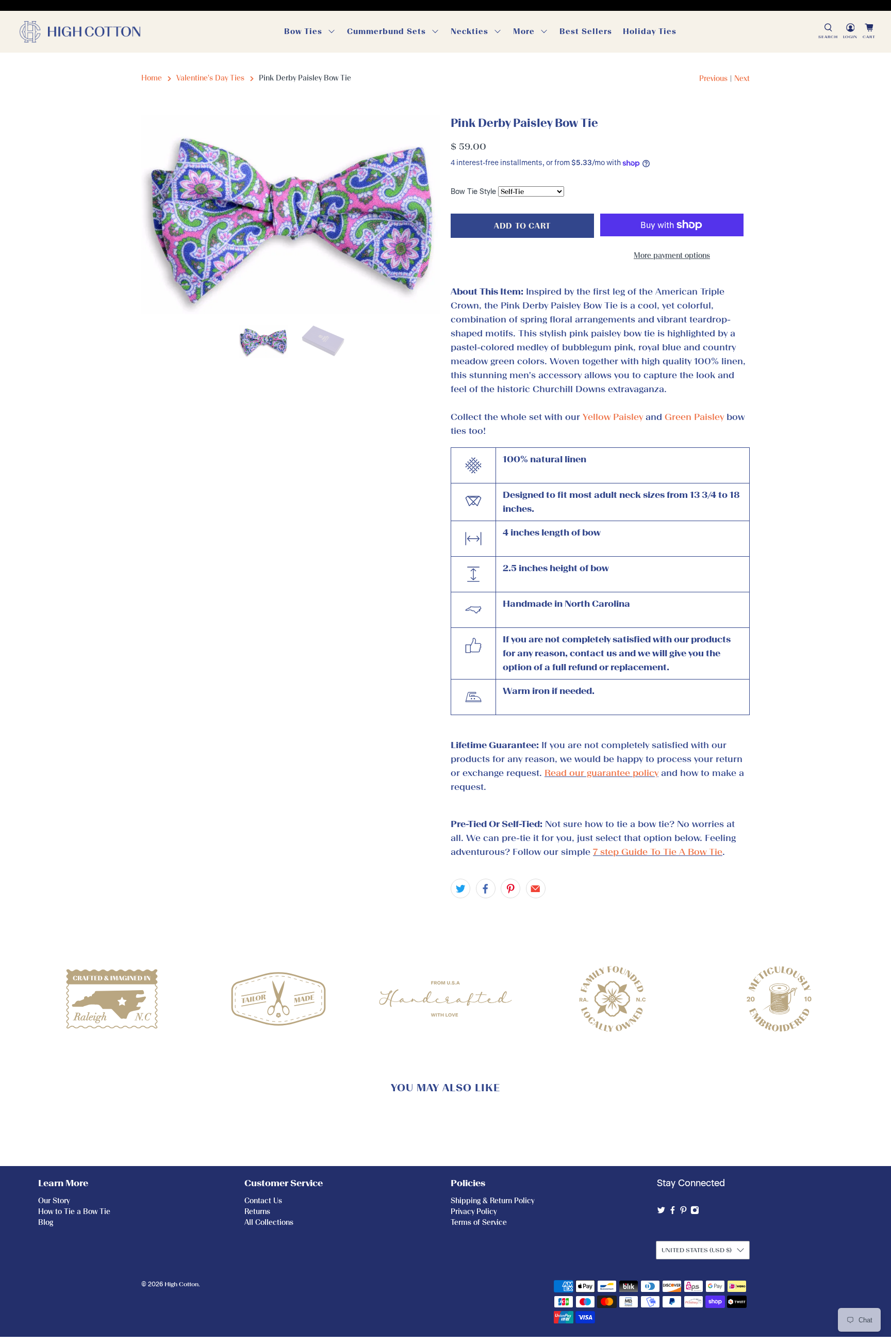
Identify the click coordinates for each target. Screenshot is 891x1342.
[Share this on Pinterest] (510, 888)
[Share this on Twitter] (460, 888)
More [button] (524, 31)
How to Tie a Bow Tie (74, 1211)
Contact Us (263, 1201)
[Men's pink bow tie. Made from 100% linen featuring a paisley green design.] (290, 215)
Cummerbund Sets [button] (386, 31)
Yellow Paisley (613, 417)
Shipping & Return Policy (492, 1201)
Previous (713, 78)
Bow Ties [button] (303, 31)
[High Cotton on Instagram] (694, 1212)
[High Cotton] (79, 31)
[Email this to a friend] (536, 888)
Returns (257, 1211)
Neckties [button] (469, 31)
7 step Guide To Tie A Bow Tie (657, 852)
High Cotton (181, 1284)
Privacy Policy (474, 1211)
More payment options (672, 255)
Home (151, 78)
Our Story (54, 1201)
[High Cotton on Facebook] (672, 1212)
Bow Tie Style (473, 191)
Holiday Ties (649, 31)
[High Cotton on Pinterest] (683, 1212)
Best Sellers (585, 31)
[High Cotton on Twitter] (661, 1212)
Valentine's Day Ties (210, 78)
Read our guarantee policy (601, 773)
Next (742, 78)
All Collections (268, 1222)
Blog (45, 1222)
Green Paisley (694, 417)
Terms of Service (479, 1222)
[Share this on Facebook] (486, 888)
